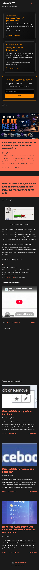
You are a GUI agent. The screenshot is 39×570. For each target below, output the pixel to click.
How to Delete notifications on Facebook (18, 470)
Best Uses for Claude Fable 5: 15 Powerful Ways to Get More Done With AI (19, 145)
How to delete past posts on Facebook (17, 413)
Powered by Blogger (20, 562)
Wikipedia (17, 322)
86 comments (12, 491)
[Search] (31, 3)
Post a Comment (14, 167)
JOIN (19, 95)
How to (10, 322)
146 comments (13, 434)
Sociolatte (8, 3)
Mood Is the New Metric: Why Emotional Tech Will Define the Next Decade (18, 529)
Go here (5, 265)
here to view (11, 277)
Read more (33, 434)
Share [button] (4, 167)
